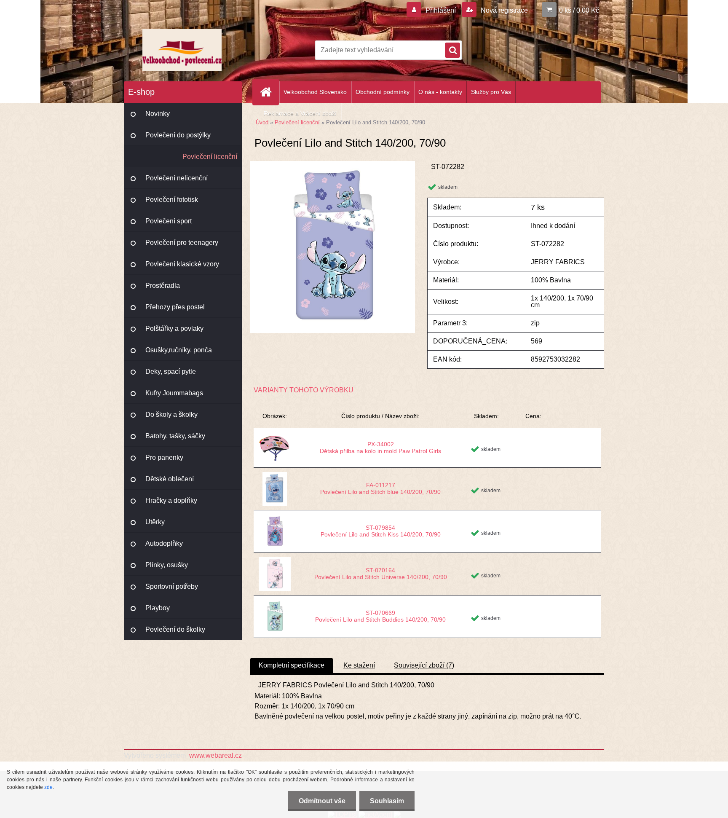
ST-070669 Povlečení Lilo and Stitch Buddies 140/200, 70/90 (380, 616)
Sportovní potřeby (171, 586)
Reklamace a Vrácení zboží (300, 113)
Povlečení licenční (209, 156)
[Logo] (182, 50)
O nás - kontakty (440, 92)
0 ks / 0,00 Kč (579, 10)
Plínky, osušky (166, 565)
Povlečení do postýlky (178, 135)
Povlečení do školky (175, 629)
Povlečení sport (168, 221)
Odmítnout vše (322, 801)
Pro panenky (164, 457)
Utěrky (155, 522)
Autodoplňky (164, 543)
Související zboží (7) (424, 665)
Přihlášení (441, 10)
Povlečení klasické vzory (182, 264)
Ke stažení (359, 665)
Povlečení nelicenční (176, 178)
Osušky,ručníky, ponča (178, 350)
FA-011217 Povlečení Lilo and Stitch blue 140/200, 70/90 (380, 488)
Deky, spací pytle (170, 371)
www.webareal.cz (215, 755)
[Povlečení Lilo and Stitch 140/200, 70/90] (332, 164)
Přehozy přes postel (175, 307)
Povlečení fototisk (171, 199)
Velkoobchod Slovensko (315, 92)
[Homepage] (269, 92)
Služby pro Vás (491, 92)
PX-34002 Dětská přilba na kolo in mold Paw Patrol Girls (380, 447)
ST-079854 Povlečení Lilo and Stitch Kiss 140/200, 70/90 (381, 531)
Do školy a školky (171, 414)
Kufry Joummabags (174, 393)
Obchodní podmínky (383, 92)
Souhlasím (387, 801)
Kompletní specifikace (291, 665)
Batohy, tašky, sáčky (175, 436)
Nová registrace (503, 10)
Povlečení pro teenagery (181, 242)
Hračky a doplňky (171, 500)
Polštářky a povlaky (174, 328)
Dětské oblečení (169, 479)
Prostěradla (162, 285)
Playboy (157, 607)
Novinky (157, 113)
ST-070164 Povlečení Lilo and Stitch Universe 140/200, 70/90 (380, 573)
